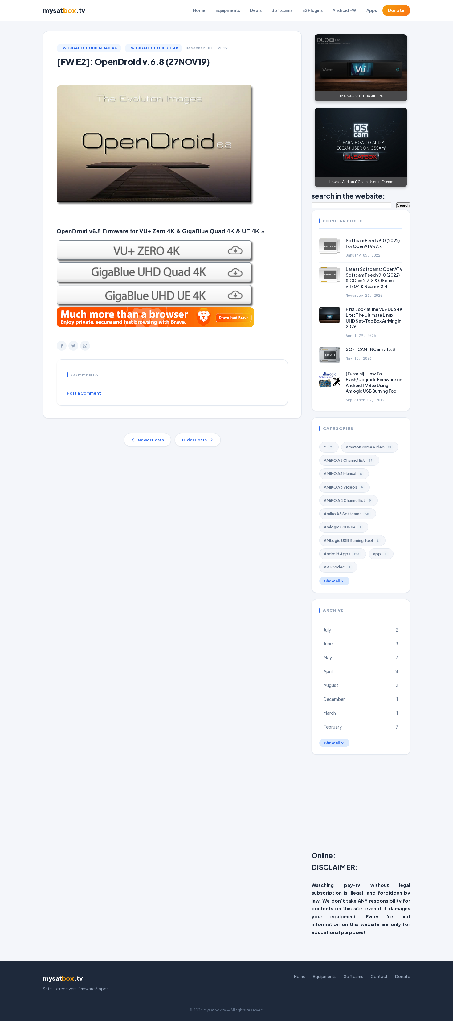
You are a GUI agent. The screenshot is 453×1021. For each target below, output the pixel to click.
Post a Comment (84, 393)
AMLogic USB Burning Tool (351, 540)
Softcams (281, 10)
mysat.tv (64, 10)
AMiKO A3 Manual (343, 473)
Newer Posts (151, 439)
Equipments (227, 10)
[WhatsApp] (85, 346)
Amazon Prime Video (368, 446)
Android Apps (341, 553)
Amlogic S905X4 (342, 526)
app (379, 553)
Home (199, 10)
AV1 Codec (337, 566)
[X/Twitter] (73, 346)
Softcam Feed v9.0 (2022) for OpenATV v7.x (373, 243)
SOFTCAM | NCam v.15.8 (370, 349)
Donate (396, 10)
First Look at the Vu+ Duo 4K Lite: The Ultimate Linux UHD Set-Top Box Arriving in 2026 (374, 318)
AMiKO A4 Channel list (347, 500)
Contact (379, 976)
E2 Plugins (312, 10)
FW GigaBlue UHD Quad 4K (88, 48)
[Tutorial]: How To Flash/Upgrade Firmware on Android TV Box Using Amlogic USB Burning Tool (374, 382)
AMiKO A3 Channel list (348, 460)
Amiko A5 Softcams (346, 513)
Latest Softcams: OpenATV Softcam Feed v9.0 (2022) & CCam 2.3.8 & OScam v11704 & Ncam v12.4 (374, 278)
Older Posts (194, 439)
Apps (371, 10)
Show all (332, 581)
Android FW (344, 10)
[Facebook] (62, 346)
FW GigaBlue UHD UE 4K (154, 48)
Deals (256, 10)
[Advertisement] (382, 804)
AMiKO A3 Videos (343, 487)
